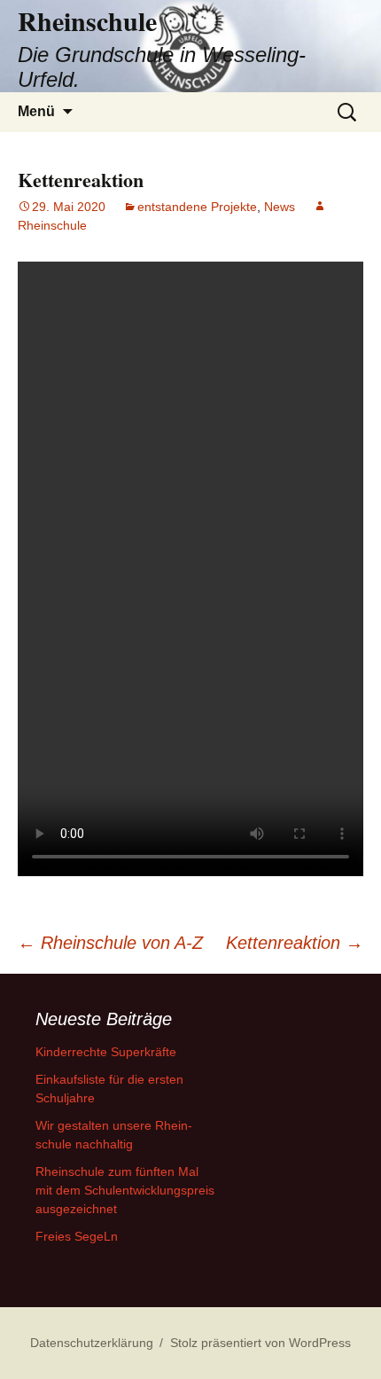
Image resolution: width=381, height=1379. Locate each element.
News (279, 207)
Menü (36, 111)
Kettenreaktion (294, 942)
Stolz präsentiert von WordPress (260, 1343)
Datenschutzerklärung (91, 1343)
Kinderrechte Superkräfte (105, 1052)
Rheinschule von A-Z (110, 942)
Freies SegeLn (76, 1236)
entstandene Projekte (197, 207)
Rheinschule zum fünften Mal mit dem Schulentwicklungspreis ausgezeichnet (124, 1190)
